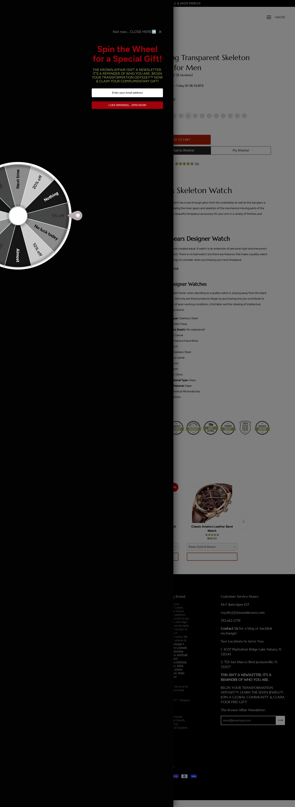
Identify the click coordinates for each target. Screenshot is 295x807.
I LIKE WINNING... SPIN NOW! (127, 105)
